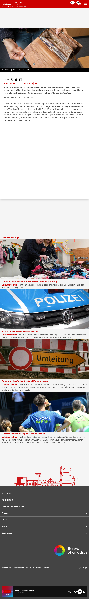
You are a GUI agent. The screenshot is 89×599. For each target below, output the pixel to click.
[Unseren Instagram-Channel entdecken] (86, 567)
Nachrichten (7, 500)
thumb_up (84, 591)
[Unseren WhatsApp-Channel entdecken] (79, 567)
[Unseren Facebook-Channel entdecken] (83, 567)
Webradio (6, 493)
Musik (4, 526)
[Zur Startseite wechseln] (7, 4)
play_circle (80, 591)
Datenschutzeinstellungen (37, 568)
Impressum (6, 568)
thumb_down (75, 591)
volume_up (69, 591)
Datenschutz (18, 568)
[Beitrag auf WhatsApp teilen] (12, 79)
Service (5, 513)
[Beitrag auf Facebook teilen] (16, 79)
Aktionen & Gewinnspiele (13, 506)
